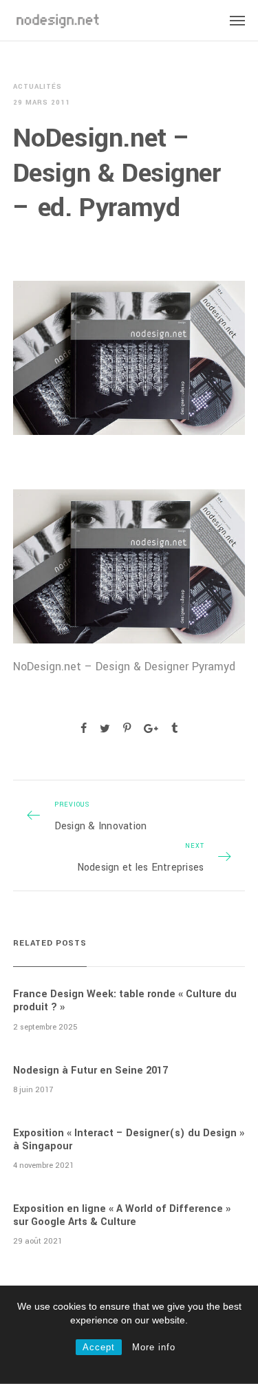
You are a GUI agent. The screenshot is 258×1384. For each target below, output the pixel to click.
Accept (99, 1347)
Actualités (37, 87)
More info (153, 1347)
